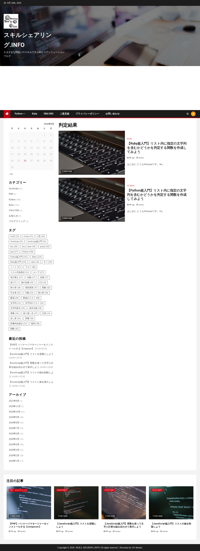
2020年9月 (14, 417)
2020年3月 (14, 450)
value (35, 262)
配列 (35, 324)
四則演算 (31, 288)
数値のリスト (31, 298)
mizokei (141, 158)
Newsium (124, 547)
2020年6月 (14, 433)
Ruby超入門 (18, 262)
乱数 (31, 277)
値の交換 (27, 282)
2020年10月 (14, 411)
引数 (29, 293)
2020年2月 (14, 455)
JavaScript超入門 (37, 241)
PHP (11, 194)
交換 (44, 277)
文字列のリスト (34, 303)
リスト (30, 267)
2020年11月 (14, 406)
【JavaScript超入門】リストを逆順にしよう (31, 354)
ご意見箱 (64, 113)
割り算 (15, 288)
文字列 (15, 303)
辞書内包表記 (18, 324)
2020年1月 (14, 461)
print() (44, 246)
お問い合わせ (113, 113)
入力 (42, 282)
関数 (14, 329)
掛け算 (43, 293)
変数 (46, 288)
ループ (38, 272)
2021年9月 (14, 401)
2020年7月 (14, 428)
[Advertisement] (100, 88)
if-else (28, 236)
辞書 (29, 318)
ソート (15, 267)
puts (14, 252)
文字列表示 (17, 308)
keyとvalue (28, 246)
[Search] (187, 114)
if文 (41, 236)
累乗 (14, 313)
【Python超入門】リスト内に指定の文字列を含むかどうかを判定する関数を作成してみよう (157, 195)
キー (48, 262)
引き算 (15, 293)
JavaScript (13, 188)
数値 (14, 298)
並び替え (16, 277)
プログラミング (17, 221)
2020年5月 (14, 439)
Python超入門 (19, 257)
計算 (46, 313)
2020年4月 (14, 444)
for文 (14, 236)
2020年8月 (14, 422)
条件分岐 (35, 308)
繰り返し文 (30, 313)
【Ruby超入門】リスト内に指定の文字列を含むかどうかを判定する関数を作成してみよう (157, 148)
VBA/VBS (48, 113)
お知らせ (13, 216)
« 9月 (11, 174)
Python (19, 113)
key (13, 246)
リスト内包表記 (19, 272)
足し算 (15, 318)
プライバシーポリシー (87, 113)
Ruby (34, 113)
